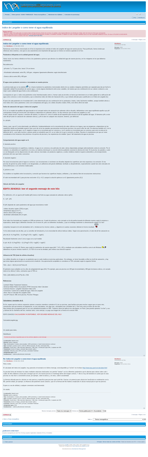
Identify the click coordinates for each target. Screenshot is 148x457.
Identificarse (141, 17)
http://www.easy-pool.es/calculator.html (95, 368)
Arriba (144, 355)
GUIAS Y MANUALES (27, 14)
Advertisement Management (79, 448)
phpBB (66, 444)
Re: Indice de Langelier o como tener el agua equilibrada (24, 359)
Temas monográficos (40, 14)
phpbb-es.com (85, 446)
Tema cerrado (6, 39)
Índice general (16, 14)
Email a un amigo (140, 14)
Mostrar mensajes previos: (49, 411)
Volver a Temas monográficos (11, 419)
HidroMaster (9, 46)
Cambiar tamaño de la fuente (143, 14)
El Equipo (99, 441)
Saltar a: (90, 419)
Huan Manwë (75, 446)
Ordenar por (75, 411)
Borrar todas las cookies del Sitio (111, 441)
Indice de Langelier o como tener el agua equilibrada (27, 27)
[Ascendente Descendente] (99, 411)
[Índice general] (33, 7)
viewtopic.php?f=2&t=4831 (35, 35)
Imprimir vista (137, 14)
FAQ (135, 17)
